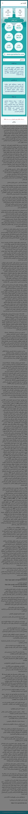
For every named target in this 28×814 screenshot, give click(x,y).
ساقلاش (14, 122)
